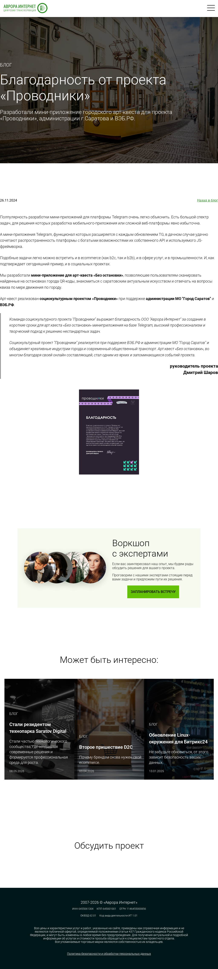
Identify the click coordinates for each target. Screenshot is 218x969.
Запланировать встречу (153, 592)
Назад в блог (207, 200)
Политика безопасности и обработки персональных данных (109, 953)
